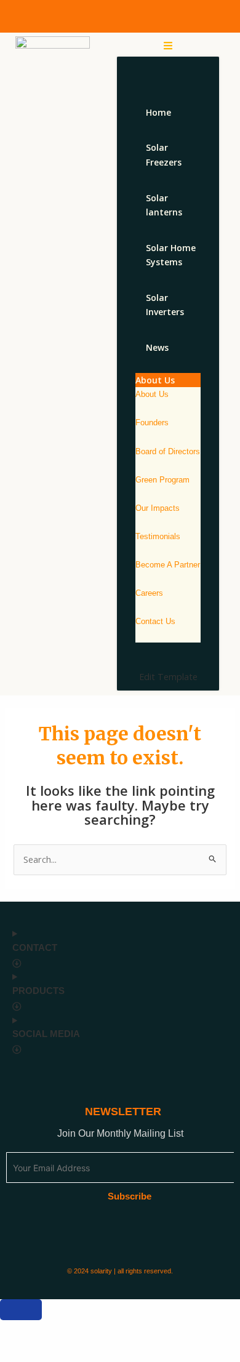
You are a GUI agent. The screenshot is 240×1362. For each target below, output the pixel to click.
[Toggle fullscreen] (65, 1330)
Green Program (162, 479)
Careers (149, 593)
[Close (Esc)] (154, 1330)
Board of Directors (167, 451)
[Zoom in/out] (21, 1330)
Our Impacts (157, 508)
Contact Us (155, 621)
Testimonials (157, 536)
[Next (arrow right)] (65, 1351)
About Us (152, 394)
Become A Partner (167, 564)
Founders (152, 422)
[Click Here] (168, 45)
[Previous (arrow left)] (21, 1351)
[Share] (109, 1330)
